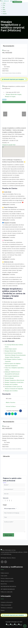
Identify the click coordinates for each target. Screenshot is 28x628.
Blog (4, 9)
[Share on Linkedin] (9, 413)
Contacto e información (7, 602)
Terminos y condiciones (6, 607)
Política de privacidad (6, 605)
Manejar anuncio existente (7, 581)
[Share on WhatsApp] (12, 413)
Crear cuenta (4, 575)
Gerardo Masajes (9, 378)
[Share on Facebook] (20, 410)
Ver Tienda (7, 66)
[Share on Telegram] (15, 413)
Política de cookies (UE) (6, 592)
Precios (2, 610)
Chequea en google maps (9, 144)
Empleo (5, 13)
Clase (4, 11)
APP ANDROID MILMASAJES (8, 589)
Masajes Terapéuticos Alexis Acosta (14, 380)
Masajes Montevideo (10, 351)
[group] (14, 79)
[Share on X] (6, 413)
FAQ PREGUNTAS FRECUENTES (8, 586)
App (4, 7)
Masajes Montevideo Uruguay (13, 94)
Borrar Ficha (4, 583)
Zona (4, 3)
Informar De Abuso (11, 406)
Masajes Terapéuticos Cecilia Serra (14, 382)
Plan (4, 5)
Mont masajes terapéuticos (12, 376)
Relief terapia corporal (11, 349)
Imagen (5, 504)
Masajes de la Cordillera (11, 384)
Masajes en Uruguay (10, 96)
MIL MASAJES (7, 53)
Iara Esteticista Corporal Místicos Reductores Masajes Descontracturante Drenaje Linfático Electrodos (15, 355)
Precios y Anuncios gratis (7, 578)
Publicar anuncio (5, 573)
